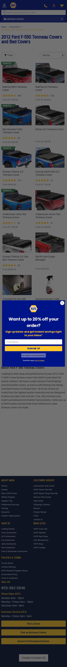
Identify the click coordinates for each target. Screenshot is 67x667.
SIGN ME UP (33, 348)
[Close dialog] (62, 303)
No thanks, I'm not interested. (33, 355)
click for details (39, 360)
